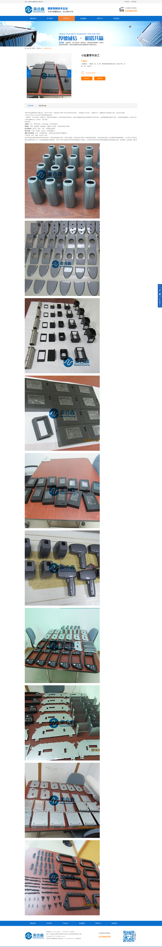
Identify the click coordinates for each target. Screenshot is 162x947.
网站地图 (133, 1)
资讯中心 (100, 18)
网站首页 (33, 18)
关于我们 (50, 18)
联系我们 (127, 1)
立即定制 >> (87, 78)
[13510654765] (160, 290)
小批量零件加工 (47, 48)
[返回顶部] (160, 286)
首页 (33, 48)
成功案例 (83, 18)
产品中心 (66, 18)
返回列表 (99, 78)
